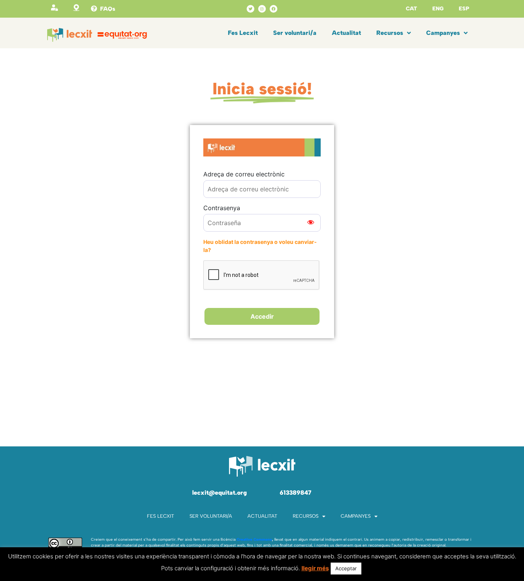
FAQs (107, 8)
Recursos (389, 32)
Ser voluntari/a (294, 32)
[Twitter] (250, 9)
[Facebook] (273, 9)
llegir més (315, 568)
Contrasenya (221, 208)
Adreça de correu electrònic (244, 174)
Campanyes (443, 32)
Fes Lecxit (243, 32)
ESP (464, 8)
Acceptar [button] (346, 568)
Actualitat (346, 32)
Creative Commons (254, 539)
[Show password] (311, 223)
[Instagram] (262, 9)
